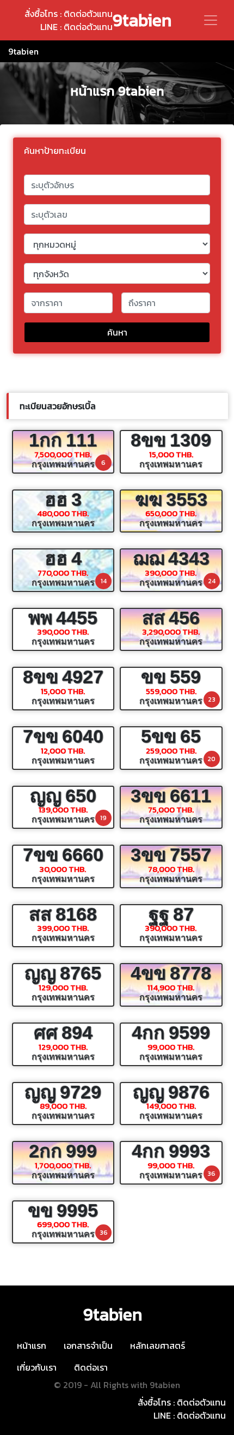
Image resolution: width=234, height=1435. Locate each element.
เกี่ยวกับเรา (37, 1367)
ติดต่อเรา (91, 1367)
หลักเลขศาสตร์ (157, 1345)
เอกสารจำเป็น (88, 1345)
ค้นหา (117, 332)
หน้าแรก (31, 1345)
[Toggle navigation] (210, 20)
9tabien (142, 20)
